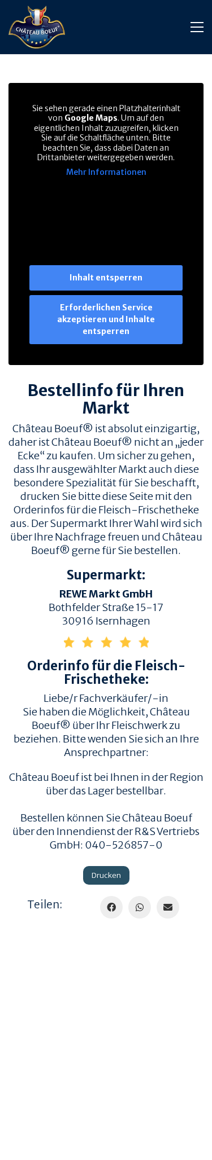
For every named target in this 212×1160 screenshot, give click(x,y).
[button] (197, 27)
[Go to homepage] (36, 27)
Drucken (106, 875)
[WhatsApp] (139, 907)
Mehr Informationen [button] (106, 172)
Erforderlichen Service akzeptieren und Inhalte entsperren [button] (106, 319)
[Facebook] (111, 907)
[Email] (168, 907)
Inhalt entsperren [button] (106, 278)
